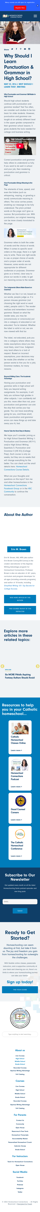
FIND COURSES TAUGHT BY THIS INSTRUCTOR (20, 610)
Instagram (20, 1188)
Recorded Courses (20, 1068)
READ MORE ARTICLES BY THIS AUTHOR (20, 599)
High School (20, 1059)
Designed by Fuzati (24, 1204)
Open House (20, 1128)
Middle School (20, 1061)
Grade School (20, 1064)
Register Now (20, 8)
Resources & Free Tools (20, 1131)
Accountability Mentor (20, 1139)
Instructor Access (20, 1146)
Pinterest (20, 1185)
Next (38, 666)
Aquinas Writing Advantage (20, 1071)
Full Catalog (20, 1074)
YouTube (20, 1181)
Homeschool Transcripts (20, 1135)
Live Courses (20, 1056)
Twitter (20, 1192)
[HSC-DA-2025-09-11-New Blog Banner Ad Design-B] (20, 236)
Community (20, 1124)
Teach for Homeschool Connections (20, 1162)
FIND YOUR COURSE (20, 990)
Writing (21, 87)
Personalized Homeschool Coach (20, 1142)
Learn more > (16, 750)
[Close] (37, 5)
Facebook (20, 1177)
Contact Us (20, 1120)
